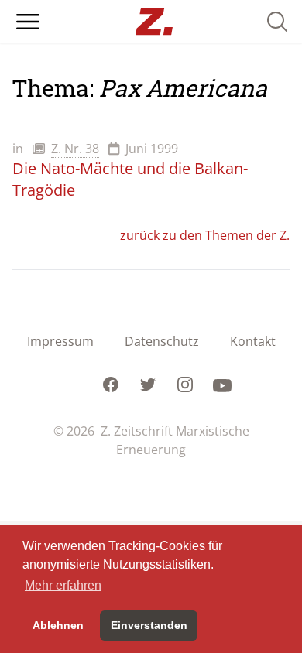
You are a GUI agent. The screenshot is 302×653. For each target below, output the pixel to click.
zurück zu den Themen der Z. (205, 235)
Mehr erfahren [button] (63, 585)
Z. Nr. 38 (75, 148)
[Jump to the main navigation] (27, 21)
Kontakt (253, 341)
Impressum (60, 341)
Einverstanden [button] (149, 625)
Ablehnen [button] (58, 625)
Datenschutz (162, 341)
